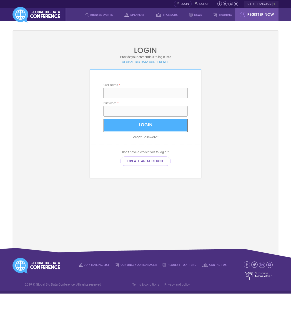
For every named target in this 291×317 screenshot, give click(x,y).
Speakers (137, 15)
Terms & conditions (145, 284)
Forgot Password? (145, 137)
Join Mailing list (97, 265)
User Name (111, 85)
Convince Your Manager (138, 265)
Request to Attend (181, 265)
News (197, 15)
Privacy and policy (177, 284)
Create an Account (145, 161)
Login (185, 3)
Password (111, 103)
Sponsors (170, 15)
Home (74, 14)
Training (225, 15)
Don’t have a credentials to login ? (145, 152)
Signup (204, 3)
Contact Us (217, 265)
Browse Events (101, 15)
